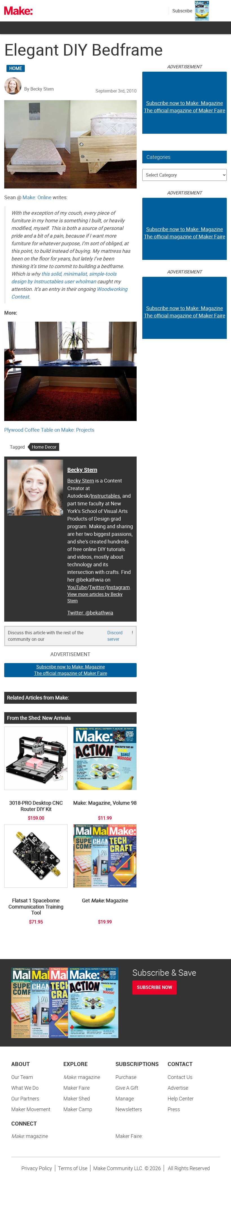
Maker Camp (77, 1109)
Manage (124, 1098)
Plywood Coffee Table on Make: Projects (49, 429)
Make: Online (37, 197)
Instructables (105, 495)
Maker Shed (76, 1098)
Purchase (125, 1077)
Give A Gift (126, 1087)
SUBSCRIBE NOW (154, 987)
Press (174, 1109)
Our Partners (25, 1098)
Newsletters (128, 1109)
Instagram (118, 587)
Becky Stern (82, 469)
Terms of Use (72, 1168)
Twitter (97, 587)
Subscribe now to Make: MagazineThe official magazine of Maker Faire (70, 670)
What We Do (25, 1087)
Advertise (178, 1087)
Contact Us (180, 1077)
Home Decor (44, 447)
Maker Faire (76, 1087)
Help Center (181, 1098)
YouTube (77, 587)
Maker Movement (30, 1109)
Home (15, 68)
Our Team (22, 1077)
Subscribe (182, 11)
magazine (81, 1077)
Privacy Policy (36, 1168)
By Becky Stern (39, 89)
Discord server (115, 635)
